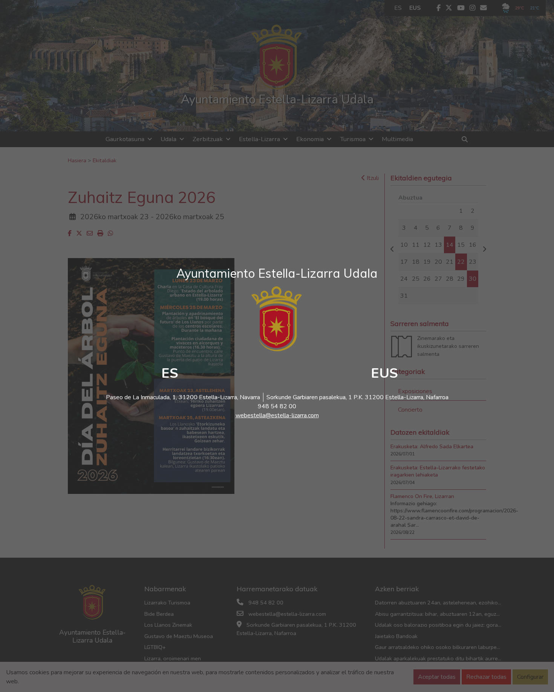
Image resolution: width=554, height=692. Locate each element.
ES (169, 373)
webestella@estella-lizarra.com (277, 415)
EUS (384, 373)
